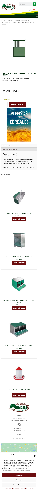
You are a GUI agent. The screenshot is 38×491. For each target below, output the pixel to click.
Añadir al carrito (17, 104)
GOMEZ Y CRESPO (14, 20)
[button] (35, 456)
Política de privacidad (21, 488)
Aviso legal (31, 488)
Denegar (19, 480)
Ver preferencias (19, 485)
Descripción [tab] (6, 146)
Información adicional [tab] (9, 149)
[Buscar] (34, 4)
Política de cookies (9, 488)
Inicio (2, 20)
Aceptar (19, 475)
